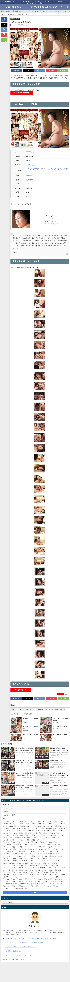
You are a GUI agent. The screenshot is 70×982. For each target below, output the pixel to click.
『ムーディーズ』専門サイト (55, 11)
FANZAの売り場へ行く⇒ (21, 690)
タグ (4, 818)
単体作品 (29, 169)
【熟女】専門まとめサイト (7, 11)
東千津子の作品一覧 (51, 223)
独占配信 (36, 169)
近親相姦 (56, 709)
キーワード (6, 804)
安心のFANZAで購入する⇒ (22, 93)
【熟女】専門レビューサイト (20, 11)
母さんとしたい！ (15, 18)
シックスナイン (51, 169)
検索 (35, 892)
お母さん (32, 171)
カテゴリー (6, 811)
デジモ (43, 169)
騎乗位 (60, 169)
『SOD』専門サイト (33, 11)
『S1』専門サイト (44, 11)
